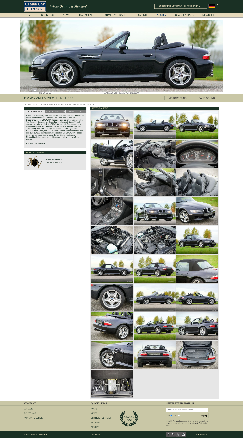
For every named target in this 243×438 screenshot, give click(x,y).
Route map (30, 413)
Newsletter (210, 15)
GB (168, 415)
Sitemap (95, 422)
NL (176, 415)
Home (28, 15)
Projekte (141, 15)
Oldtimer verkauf (113, 15)
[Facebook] (168, 434)
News (66, 15)
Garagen (85, 15)
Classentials (184, 15)
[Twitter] (178, 434)
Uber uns (47, 15)
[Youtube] (183, 434)
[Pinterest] (173, 434)
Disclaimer (96, 434)
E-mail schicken (54, 162)
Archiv (161, 15)
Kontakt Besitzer (34, 418)
